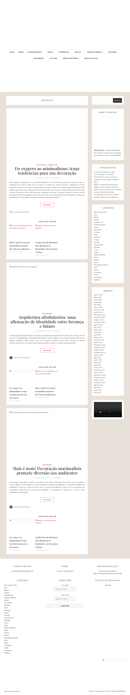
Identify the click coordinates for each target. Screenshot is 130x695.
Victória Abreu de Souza (21, 358)
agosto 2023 (98, 385)
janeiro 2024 (98, 372)
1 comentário (55, 331)
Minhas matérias (70, 58)
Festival (96, 242)
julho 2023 (97, 387)
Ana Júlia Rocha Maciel (21, 212)
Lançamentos (98, 245)
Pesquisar (117, 100)
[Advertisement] (65, 76)
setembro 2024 (99, 352)
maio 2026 (97, 302)
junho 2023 (98, 390)
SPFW (96, 275)
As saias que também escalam (104, 172)
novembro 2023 (99, 377)
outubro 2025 (99, 320)
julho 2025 (97, 327)
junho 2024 (98, 360)
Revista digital (91, 58)
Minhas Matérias (99, 255)
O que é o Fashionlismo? (65, 571)
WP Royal (17, 691)
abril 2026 (97, 305)
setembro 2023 (99, 382)
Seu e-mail (65, 595)
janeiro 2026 (98, 312)
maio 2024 (97, 362)
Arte (95, 215)
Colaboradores (34, 52)
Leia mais (47, 205)
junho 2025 (98, 330)
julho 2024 (97, 357)
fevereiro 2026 (99, 310)
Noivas (96, 262)
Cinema (96, 220)
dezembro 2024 (99, 345)
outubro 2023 (99, 380)
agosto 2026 (98, 295)
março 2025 (98, 337)
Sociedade (97, 272)
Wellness (112, 52)
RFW (95, 267)
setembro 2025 (99, 322)
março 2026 (98, 307)
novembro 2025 (99, 317)
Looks (96, 252)
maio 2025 (97, 332)
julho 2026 (97, 297)
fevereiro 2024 (99, 370)
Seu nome (65, 585)
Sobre (21, 52)
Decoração (39, 58)
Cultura (53, 58)
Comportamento (94, 52)
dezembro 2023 (99, 375)
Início (12, 52)
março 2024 (98, 367)
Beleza (78, 52)
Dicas (96, 235)
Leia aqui (108, 585)
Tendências (64, 52)
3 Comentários (56, 478)
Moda (50, 52)
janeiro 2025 (98, 342)
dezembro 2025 (99, 315)
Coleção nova (98, 222)
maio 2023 (97, 392)
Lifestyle (97, 247)
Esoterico (97, 237)
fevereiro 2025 (99, 340)
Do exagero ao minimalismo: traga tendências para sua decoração (47, 171)
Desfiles (97, 232)
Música (96, 260)
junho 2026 (98, 300)
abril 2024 (97, 365)
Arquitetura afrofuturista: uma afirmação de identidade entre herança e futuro (47, 321)
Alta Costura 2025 (100, 212)
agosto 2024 (98, 355)
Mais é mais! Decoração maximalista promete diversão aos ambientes (19, 245)
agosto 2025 (98, 325)
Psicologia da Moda (100, 265)
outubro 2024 (99, 350)
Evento (96, 240)
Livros (96, 250)
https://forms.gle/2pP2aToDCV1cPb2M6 (107, 573)
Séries (96, 270)
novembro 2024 (99, 347)
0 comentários (55, 178)
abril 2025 (97, 335)
